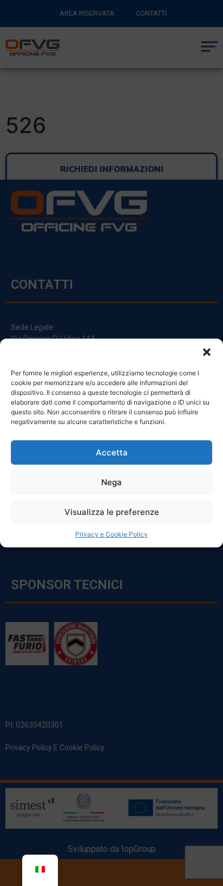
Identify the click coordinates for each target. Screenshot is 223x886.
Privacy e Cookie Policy (111, 534)
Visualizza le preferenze (111, 512)
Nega (111, 482)
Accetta (112, 452)
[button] (206, 352)
